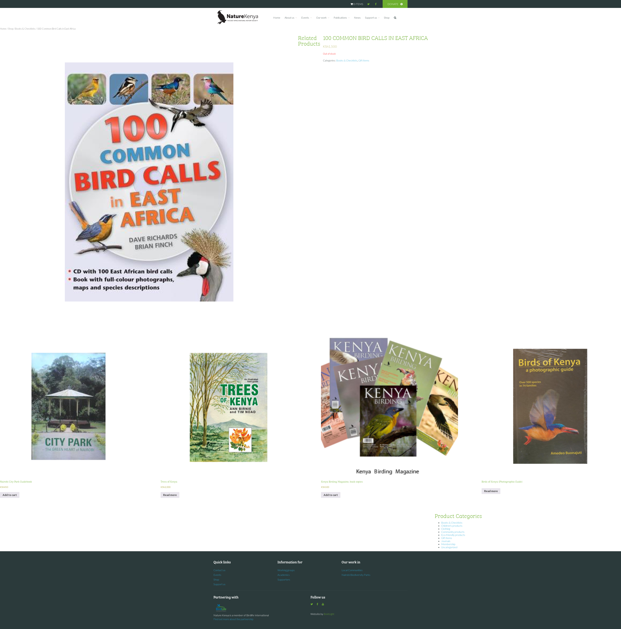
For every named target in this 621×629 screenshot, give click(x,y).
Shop (387, 17)
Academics (284, 574)
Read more (170, 494)
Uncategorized (449, 547)
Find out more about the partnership (233, 619)
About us (289, 17)
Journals (445, 541)
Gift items (363, 60)
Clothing (445, 528)
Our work (321, 17)
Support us (371, 17)
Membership (448, 544)
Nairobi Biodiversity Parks (356, 574)
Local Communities (352, 570)
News (357, 17)
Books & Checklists (25, 28)
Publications (340, 17)
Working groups (286, 570)
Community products (452, 531)
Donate (392, 3)
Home (276, 17)
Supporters (284, 579)
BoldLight (329, 613)
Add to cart (10, 494)
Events (305, 17)
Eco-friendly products (453, 534)
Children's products (451, 525)
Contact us (219, 570)
